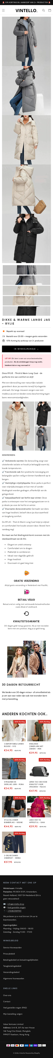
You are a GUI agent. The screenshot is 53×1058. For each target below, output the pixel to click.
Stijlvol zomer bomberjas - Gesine (13, 821)
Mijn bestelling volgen (12, 1014)
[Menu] (3, 10)
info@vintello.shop (15, 904)
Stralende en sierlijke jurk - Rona (14, 783)
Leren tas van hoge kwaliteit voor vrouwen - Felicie (38, 784)
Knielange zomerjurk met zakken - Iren (36, 746)
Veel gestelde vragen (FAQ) (15, 1007)
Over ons (7, 995)
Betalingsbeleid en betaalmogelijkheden (20, 960)
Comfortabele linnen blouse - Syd (14, 745)
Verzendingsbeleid (11, 972)
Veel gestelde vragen (16, 907)
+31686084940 (14, 911)
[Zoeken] (44, 10)
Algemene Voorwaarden (13, 978)
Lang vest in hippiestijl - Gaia (37, 821)
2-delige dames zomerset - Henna (12, 856)
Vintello (22, 1053)
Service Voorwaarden (12, 947)
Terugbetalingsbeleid (12, 966)
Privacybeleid (9, 953)
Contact (6, 1001)
